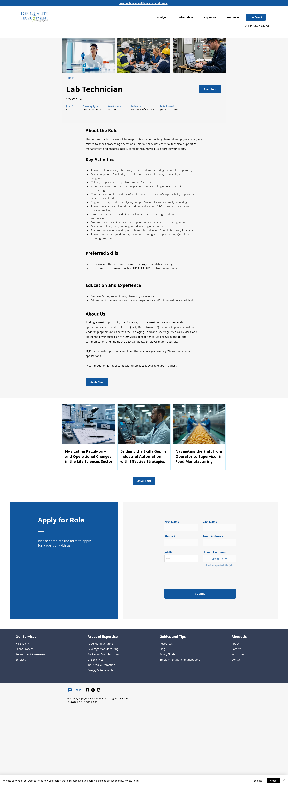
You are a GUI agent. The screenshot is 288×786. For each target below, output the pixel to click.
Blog (162, 649)
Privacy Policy (90, 701)
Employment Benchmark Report (180, 659)
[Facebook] (88, 690)
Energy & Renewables (101, 670)
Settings (258, 780)
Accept (273, 780)
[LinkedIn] (98, 690)
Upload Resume (213, 552)
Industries (238, 654)
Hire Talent (22, 643)
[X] (93, 690)
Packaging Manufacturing (104, 654)
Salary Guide (168, 654)
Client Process (25, 649)
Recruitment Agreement (31, 654)
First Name (171, 521)
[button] (163, 17)
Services (21, 659)
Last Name (210, 521)
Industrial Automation (101, 665)
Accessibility (73, 701)
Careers (237, 649)
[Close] (284, 780)
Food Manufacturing (100, 643)
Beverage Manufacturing (103, 649)
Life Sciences (96, 659)
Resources (166, 643)
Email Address (212, 536)
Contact (237, 659)
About (235, 643)
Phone (168, 536)
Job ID (168, 552)
